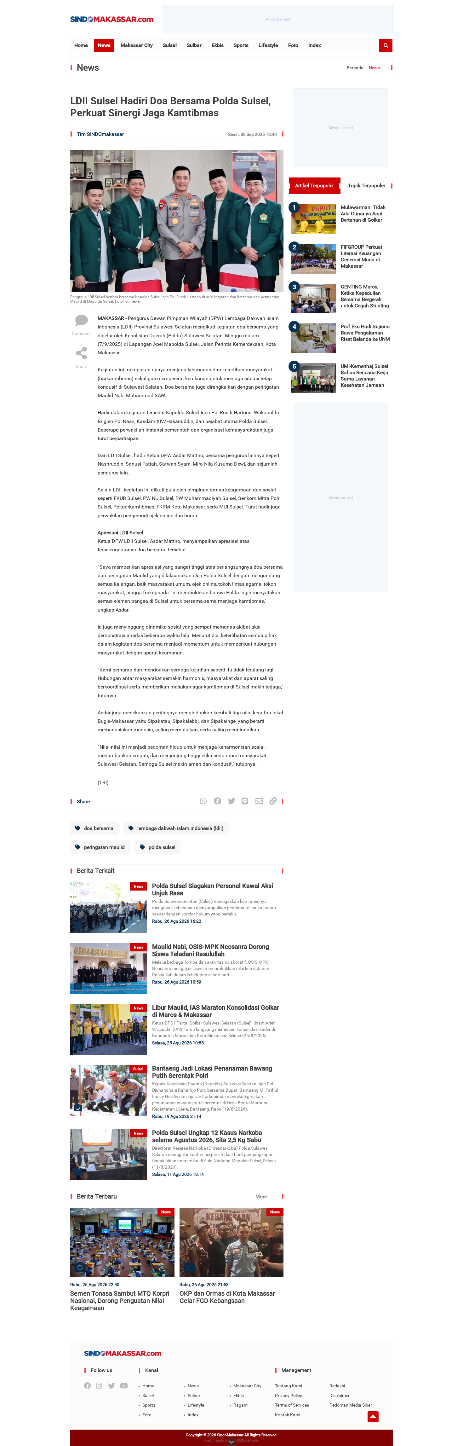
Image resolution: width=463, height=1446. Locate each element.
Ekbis (218, 45)
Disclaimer (339, 1395)
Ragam (240, 1405)
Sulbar (194, 45)
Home (81, 45)
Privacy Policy (288, 1395)
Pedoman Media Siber (350, 1405)
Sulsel (170, 45)
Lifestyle (268, 45)
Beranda (355, 67)
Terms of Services (292, 1405)
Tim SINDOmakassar (100, 134)
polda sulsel (161, 847)
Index (314, 45)
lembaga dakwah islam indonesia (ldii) (180, 828)
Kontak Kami (287, 1414)
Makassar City (137, 45)
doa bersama (98, 828)
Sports (241, 45)
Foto (293, 45)
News (104, 45)
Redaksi (337, 1385)
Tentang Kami (288, 1385)
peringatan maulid (104, 847)
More (261, 1196)
